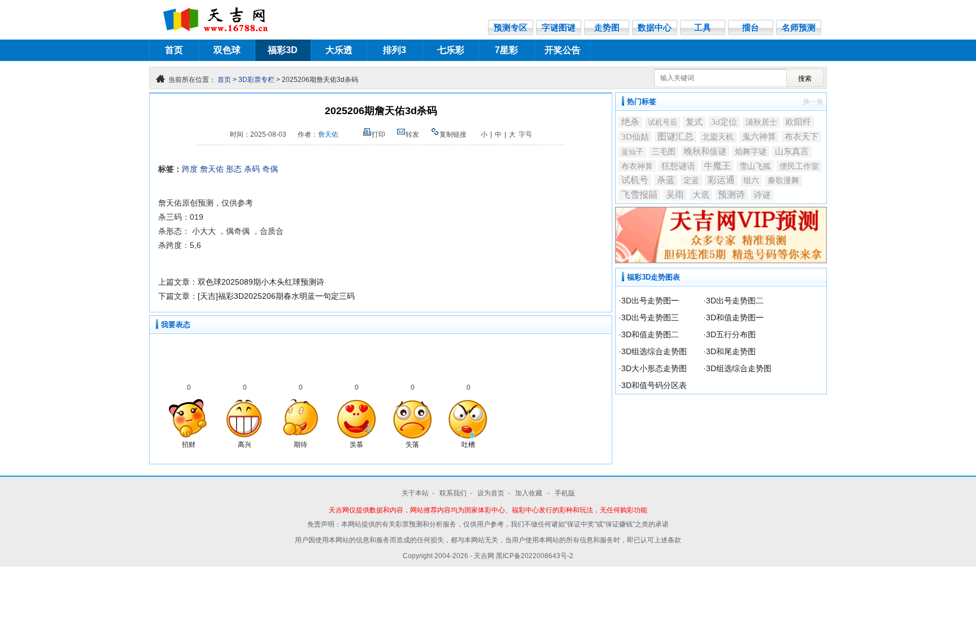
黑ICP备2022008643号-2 (534, 556)
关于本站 (415, 493)
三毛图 (664, 151)
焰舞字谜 (750, 151)
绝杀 (630, 122)
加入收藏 (529, 493)
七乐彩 (450, 50)
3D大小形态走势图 (654, 368)
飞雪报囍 (639, 194)
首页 (174, 50)
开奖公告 (562, 50)
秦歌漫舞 (783, 180)
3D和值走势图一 (735, 317)
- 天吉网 (483, 556)
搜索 (805, 78)
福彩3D (283, 50)
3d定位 (724, 122)
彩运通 (721, 180)
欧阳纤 (798, 122)
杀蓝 (666, 180)
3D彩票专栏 (256, 80)
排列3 (394, 50)
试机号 (634, 180)
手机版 (565, 493)
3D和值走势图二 (650, 334)
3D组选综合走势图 (654, 351)
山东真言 (792, 151)
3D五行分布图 (731, 334)
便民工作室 (799, 166)
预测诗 (731, 194)
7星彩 (506, 50)
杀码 (252, 168)
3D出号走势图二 (735, 300)
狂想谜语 (678, 166)
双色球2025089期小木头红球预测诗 (261, 281)
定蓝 (691, 180)
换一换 (813, 102)
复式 (694, 122)
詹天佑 (328, 134)
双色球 (227, 50)
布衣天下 (801, 136)
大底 (700, 194)
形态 (234, 168)
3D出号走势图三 (650, 317)
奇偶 (270, 168)
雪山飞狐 (755, 166)
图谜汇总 (675, 136)
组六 (751, 180)
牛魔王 (717, 166)
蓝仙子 (632, 151)
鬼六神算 (759, 136)
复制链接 (453, 134)
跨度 (190, 168)
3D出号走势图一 (650, 300)
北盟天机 (718, 137)
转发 (412, 134)
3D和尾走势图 (731, 351)
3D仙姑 (635, 136)
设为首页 (490, 493)
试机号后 (662, 122)
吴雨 (675, 194)
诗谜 (761, 194)
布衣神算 (637, 166)
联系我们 (453, 493)
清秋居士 (761, 122)
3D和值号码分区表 (654, 385)
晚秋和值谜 (705, 151)
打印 (378, 134)
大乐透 (338, 50)
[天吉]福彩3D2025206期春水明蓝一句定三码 (276, 296)
